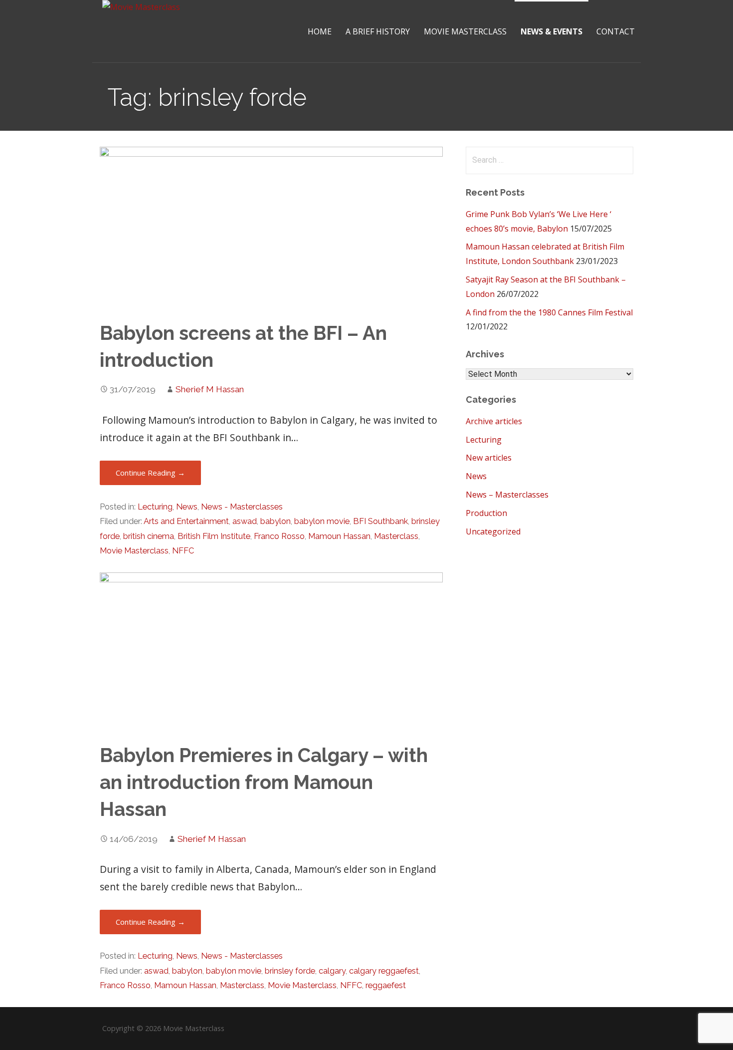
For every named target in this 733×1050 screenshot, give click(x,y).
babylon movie (322, 521)
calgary (332, 971)
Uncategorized (493, 531)
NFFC (183, 550)
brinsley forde (290, 971)
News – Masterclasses (507, 494)
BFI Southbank (380, 521)
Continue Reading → (150, 473)
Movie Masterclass (465, 31)
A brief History (378, 31)
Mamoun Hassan (339, 536)
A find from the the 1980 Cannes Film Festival (549, 312)
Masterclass (396, 536)
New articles (489, 457)
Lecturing (155, 507)
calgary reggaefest (384, 971)
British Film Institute (214, 536)
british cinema (148, 536)
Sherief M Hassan (210, 389)
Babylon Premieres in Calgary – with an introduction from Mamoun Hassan (264, 782)
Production (486, 513)
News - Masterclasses (242, 507)
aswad (244, 521)
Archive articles (494, 421)
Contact (615, 31)
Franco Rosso (279, 536)
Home (320, 31)
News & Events (551, 31)
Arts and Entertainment (186, 521)
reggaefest (386, 985)
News (186, 507)
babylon (275, 521)
